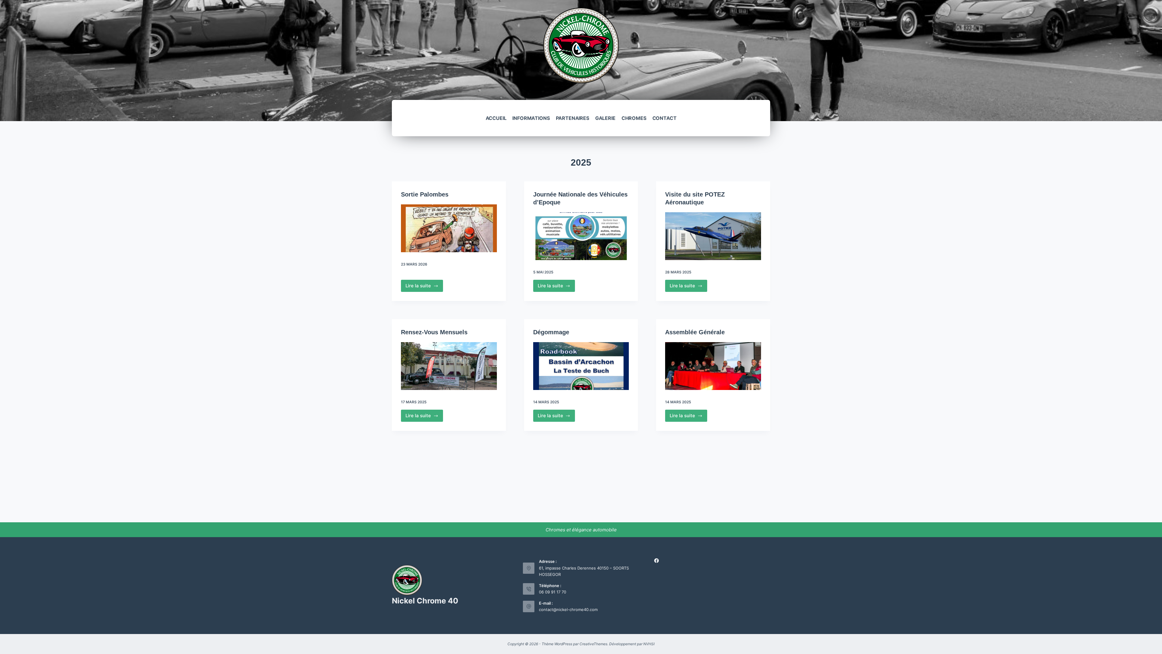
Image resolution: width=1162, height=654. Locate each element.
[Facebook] (656, 560)
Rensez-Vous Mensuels (434, 332)
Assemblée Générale (695, 332)
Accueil (496, 118)
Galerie (605, 118)
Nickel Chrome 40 (425, 600)
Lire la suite (424, 287)
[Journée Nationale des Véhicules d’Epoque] (581, 236)
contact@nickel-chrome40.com (568, 609)
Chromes (634, 118)
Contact (664, 118)
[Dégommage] (581, 366)
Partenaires (572, 118)
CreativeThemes (593, 644)
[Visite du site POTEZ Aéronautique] (713, 236)
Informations (531, 118)
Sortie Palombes (424, 194)
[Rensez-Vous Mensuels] (449, 366)
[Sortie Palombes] (449, 228)
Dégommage (551, 332)
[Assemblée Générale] (713, 366)
